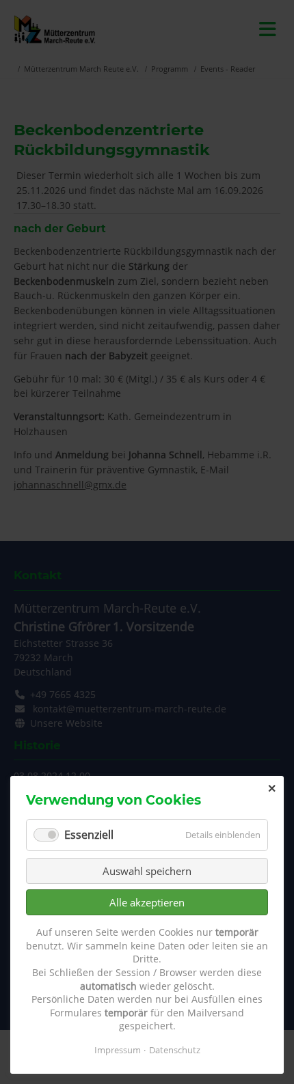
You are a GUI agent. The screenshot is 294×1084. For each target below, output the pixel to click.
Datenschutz (174, 1050)
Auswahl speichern (147, 871)
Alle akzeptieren (147, 902)
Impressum (117, 1050)
